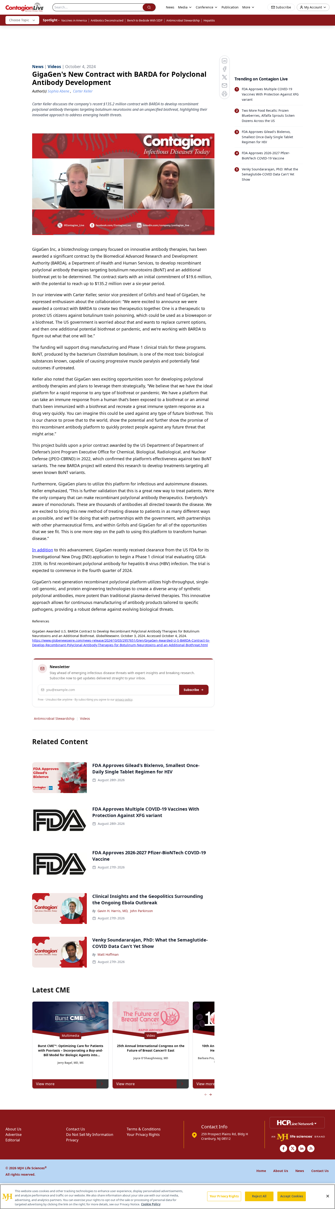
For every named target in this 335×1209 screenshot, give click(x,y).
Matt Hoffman (108, 954)
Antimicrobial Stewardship (183, 20)
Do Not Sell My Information (89, 1134)
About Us (13, 1129)
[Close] (328, 1196)
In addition (42, 550)
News (170, 7)
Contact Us (75, 1129)
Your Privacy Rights (143, 1134)
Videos (85, 718)
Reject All (259, 1196)
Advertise (13, 1134)
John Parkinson (141, 911)
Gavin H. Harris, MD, (113, 911)
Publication (230, 7)
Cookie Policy (150, 1204)
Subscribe (191, 690)
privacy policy (123, 699)
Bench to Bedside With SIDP (144, 20)
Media (183, 7)
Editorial (12, 1140)
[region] (167, 1196)
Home (261, 1171)
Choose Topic (19, 20)
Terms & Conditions (144, 1129)
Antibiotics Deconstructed (107, 20)
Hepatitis (209, 20)
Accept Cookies (291, 1196)
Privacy (72, 1140)
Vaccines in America (74, 20)
